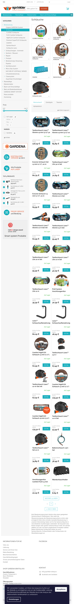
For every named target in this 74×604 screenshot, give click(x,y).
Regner (8, 56)
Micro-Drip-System (12, 68)
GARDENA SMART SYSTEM (12, 92)
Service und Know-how (10, 550)
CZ (4, 589)
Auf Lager (11, 116)
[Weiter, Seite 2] (51, 503)
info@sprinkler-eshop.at (49, 571)
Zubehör (9, 43)
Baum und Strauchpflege (12, 87)
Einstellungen (14, 599)
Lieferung (40, 2)
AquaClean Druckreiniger (14, 79)
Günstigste (49, 102)
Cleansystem (10, 76)
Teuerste (59, 102)
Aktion (9, 119)
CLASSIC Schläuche (12, 32)
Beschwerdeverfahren (10, 554)
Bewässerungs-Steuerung (14, 61)
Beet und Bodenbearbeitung (13, 89)
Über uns (29, 2)
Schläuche (9, 30)
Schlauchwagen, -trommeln (14, 50)
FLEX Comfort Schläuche (14, 35)
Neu (8, 122)
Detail (46, 143)
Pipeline (8, 63)
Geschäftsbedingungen (10, 557)
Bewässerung (8, 25)
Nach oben (52, 509)
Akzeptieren (61, 589)
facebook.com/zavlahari (49, 574)
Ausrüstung (7, 97)
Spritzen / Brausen (12, 53)
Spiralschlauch (11, 45)
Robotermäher (8, 84)
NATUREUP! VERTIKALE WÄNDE (16, 71)
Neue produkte (8, 94)
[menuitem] (7, 14)
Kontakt (5, 562)
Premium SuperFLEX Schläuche (16, 40)
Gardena (10, 133)
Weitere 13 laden (51, 498)
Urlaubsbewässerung (12, 74)
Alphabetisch (37, 106)
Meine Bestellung (8, 552)
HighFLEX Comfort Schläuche (15, 38)
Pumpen (8, 58)
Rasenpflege (8, 81)
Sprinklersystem (11, 66)
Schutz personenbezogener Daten (13, 559)
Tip (8, 125)
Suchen (44, 8)
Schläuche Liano (11, 48)
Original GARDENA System (14, 27)
